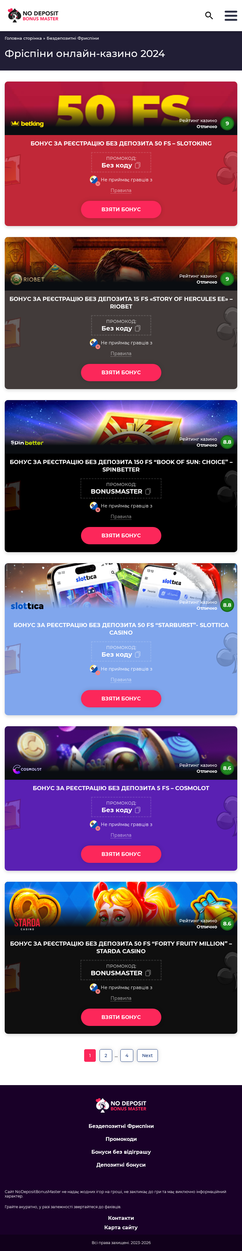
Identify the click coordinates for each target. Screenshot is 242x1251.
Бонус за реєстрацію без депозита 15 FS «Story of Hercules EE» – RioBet (121, 303)
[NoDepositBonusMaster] (33, 15)
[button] (209, 18)
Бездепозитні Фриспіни (121, 1126)
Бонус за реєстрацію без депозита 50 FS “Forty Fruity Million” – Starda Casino (121, 947)
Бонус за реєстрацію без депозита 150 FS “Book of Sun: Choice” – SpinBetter (121, 466)
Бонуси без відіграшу (121, 1152)
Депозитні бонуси (121, 1165)
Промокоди (121, 1139)
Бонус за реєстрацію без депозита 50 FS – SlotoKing (121, 143)
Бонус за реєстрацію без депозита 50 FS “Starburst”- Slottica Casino (121, 629)
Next (147, 1055)
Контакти (121, 1218)
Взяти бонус (121, 209)
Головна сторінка (23, 38)
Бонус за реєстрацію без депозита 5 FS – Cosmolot (121, 788)
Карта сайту (121, 1228)
